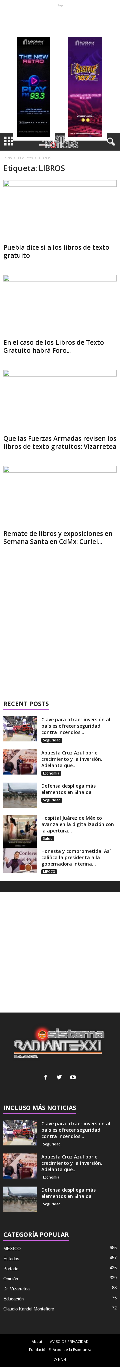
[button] (109, 142)
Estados (11, 1258)
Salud (48, 838)
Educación (13, 1298)
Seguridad (52, 740)
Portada (10, 1268)
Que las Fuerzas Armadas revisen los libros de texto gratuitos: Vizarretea (59, 442)
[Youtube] (74, 1077)
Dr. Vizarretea (16, 1288)
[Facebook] (47, 1077)
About (37, 1341)
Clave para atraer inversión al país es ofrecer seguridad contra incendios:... (75, 725)
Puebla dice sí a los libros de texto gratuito (56, 251)
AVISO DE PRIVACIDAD (69, 1341)
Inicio (7, 158)
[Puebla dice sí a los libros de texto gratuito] (60, 210)
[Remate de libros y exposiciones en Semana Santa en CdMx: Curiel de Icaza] (60, 496)
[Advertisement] (60, 70)
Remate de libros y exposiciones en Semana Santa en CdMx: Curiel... (57, 537)
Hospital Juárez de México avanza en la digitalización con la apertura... (77, 824)
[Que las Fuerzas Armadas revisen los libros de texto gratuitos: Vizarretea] (60, 401)
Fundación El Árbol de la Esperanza (60, 1349)
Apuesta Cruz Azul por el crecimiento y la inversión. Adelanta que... (71, 759)
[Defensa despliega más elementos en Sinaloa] (20, 795)
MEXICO (49, 871)
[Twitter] (61, 1077)
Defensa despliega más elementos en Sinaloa (68, 789)
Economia (51, 773)
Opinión (10, 1278)
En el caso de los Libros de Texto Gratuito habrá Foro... (53, 346)
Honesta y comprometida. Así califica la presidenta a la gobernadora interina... (76, 857)
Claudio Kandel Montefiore (28, 1308)
